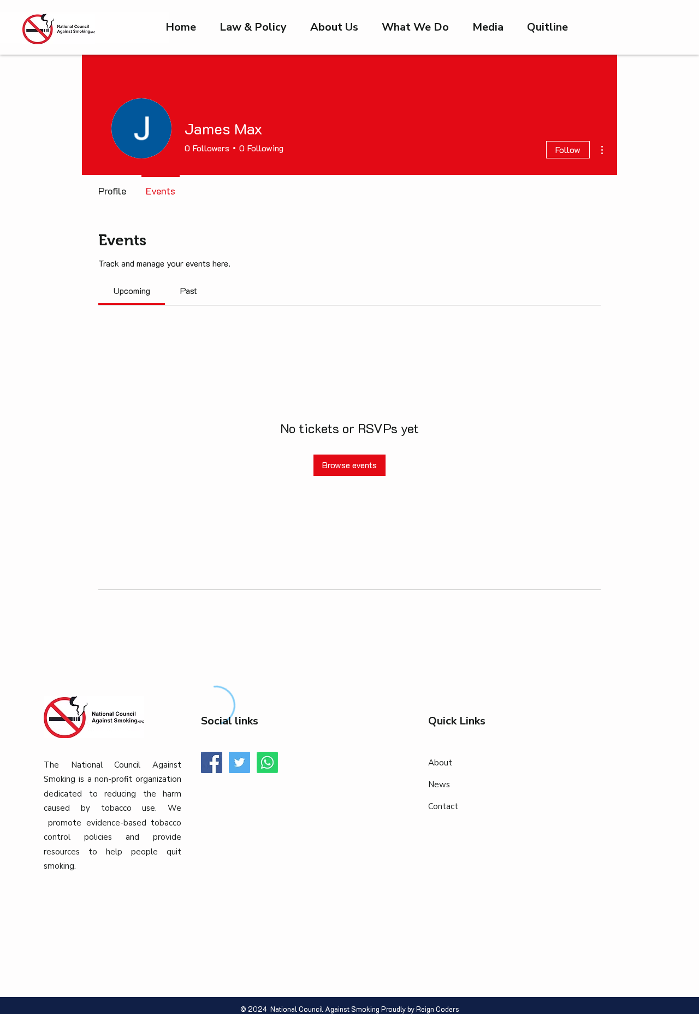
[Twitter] (239, 762)
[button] (487, 27)
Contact (443, 806)
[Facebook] (211, 762)
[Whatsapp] (267, 762)
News (439, 784)
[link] (132, 290)
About (440, 762)
